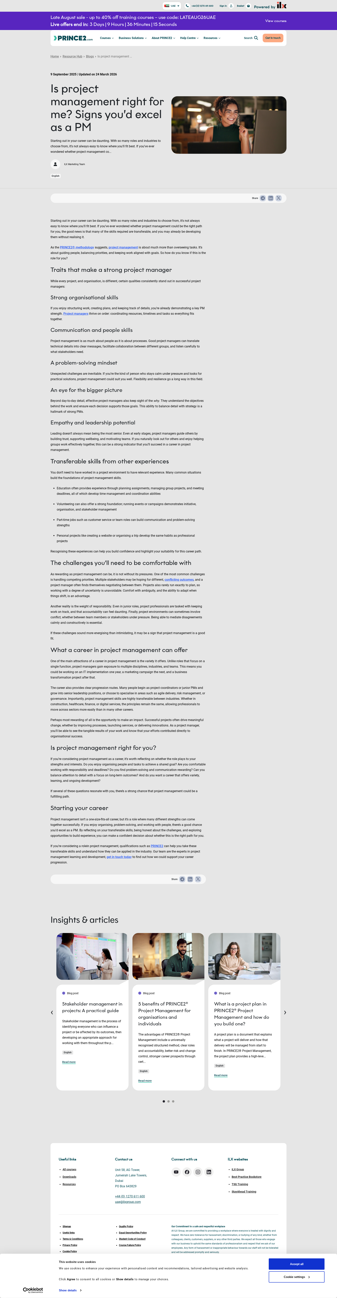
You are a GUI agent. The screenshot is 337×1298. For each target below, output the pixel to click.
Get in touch (273, 38)
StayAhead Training (244, 1191)
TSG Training (240, 1184)
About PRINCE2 (162, 38)
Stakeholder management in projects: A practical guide (92, 1007)
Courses (105, 38)
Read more (69, 1062)
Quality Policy (126, 1226)
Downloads (69, 1176)
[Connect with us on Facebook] (187, 1172)
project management (123, 247)
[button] (164, 1101)
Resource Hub (72, 56)
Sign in (223, 5)
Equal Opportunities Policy (133, 1232)
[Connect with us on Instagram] (198, 1172)
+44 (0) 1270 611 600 (202, 5)
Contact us (123, 1159)
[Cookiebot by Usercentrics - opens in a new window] (33, 1290)
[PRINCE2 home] (73, 38)
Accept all (296, 1264)
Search (248, 38)
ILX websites (238, 1159)
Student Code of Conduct (132, 1239)
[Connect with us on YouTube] (176, 1172)
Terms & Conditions (73, 1239)
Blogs (90, 56)
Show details (68, 1290)
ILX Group (238, 1169)
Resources (210, 38)
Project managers (75, 313)
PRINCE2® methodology (77, 247)
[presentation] (52, 1011)
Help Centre (188, 38)
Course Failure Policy (130, 1245)
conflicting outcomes (179, 579)
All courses (69, 1169)
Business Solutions (131, 38)
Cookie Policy (70, 1251)
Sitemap (67, 1226)
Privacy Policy (70, 1245)
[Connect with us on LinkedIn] (209, 1172)
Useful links (69, 1232)
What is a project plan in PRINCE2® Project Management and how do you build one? (241, 1014)
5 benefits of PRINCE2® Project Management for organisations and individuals (164, 1014)
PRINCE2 (157, 846)
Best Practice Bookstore (247, 1176)
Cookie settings (294, 1276)
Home (55, 56)
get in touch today (119, 857)
